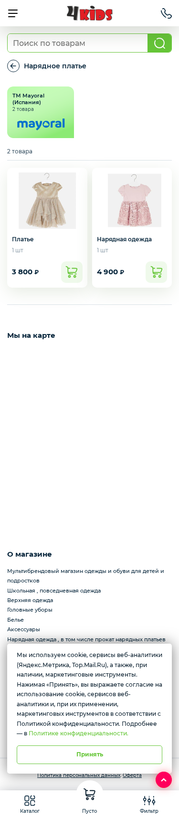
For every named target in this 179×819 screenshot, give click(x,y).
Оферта (132, 775)
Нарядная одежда (124, 239)
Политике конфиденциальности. (78, 733)
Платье (23, 239)
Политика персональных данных (78, 775)
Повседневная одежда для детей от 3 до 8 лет (13, 66)
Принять (89, 754)
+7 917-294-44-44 (166, 13)
